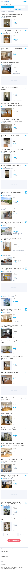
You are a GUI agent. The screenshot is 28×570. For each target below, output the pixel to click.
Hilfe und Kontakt (4, 567)
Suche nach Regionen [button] (6, 546)
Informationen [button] (4, 559)
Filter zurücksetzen (17, 9)
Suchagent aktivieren (15, 540)
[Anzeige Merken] (26, 15)
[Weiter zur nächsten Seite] (23, 534)
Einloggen (25, 1)
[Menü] (2, 1)
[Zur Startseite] (6, 2)
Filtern (7, 6)
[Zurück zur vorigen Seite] (5, 534)
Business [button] (4, 561)
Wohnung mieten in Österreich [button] (7, 548)
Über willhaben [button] (5, 556)
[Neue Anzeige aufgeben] (21, 1)
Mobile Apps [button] (4, 564)
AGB (9, 567)
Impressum (21, 567)
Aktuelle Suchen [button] (5, 551)
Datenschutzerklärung (14, 567)
